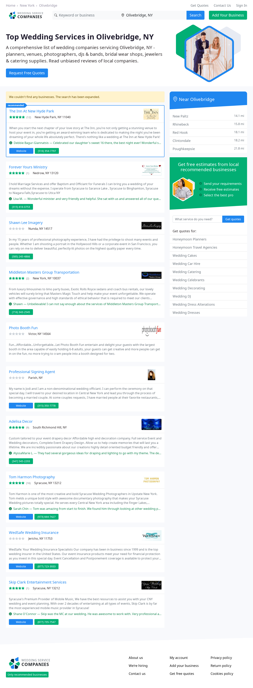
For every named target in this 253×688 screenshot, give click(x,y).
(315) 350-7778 (47, 405)
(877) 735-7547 (47, 622)
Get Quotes (200, 5)
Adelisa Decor (21, 421)
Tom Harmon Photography (32, 476)
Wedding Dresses (186, 312)
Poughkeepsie (208, 148)
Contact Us (222, 5)
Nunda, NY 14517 (40, 229)
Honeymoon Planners (190, 239)
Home (10, 5)
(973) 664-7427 (47, 517)
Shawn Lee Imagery (26, 222)
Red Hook (208, 132)
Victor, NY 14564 (39, 334)
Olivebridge (48, 5)
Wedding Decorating (189, 288)
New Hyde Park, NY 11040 (53, 117)
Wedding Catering (187, 272)
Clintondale (208, 140)
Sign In (241, 5)
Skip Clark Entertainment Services (37, 582)
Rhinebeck (208, 124)
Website (21, 151)
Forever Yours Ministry (28, 166)
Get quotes (233, 219)
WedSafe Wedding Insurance (34, 532)
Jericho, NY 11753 (40, 538)
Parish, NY (35, 378)
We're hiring (138, 665)
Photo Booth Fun (23, 327)
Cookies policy (222, 673)
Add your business (184, 665)
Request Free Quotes (27, 72)
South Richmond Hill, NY (50, 427)
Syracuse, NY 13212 (47, 483)
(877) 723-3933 (47, 566)
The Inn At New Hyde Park (31, 111)
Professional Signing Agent (32, 371)
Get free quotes (182, 673)
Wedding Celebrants (188, 280)
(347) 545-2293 (21, 461)
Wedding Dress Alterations (194, 304)
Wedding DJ (182, 296)
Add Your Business (228, 15)
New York (27, 5)
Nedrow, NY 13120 (45, 173)
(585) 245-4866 (21, 256)
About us (136, 657)
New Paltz (208, 116)
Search (195, 15)
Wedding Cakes (185, 255)
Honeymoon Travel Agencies (195, 247)
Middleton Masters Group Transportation (44, 272)
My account (179, 657)
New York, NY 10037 (47, 278)
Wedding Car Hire (186, 263)
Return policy (221, 665)
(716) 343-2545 (21, 312)
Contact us (137, 673)
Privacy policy (221, 657)
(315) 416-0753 (21, 207)
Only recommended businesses (27, 674)
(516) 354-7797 (47, 151)
